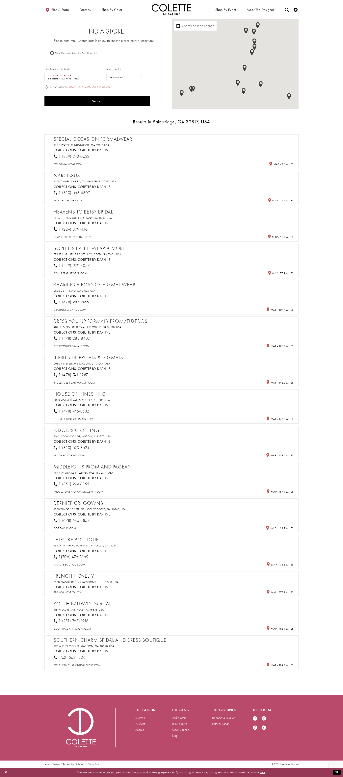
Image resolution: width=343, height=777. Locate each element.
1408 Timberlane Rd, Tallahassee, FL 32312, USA (85, 181)
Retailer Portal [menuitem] (220, 724)
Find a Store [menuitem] (179, 718)
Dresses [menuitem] (140, 718)
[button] (85, 9)
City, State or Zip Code (57, 69)
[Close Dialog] (5, 772)
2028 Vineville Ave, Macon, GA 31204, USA (82, 400)
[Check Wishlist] (296, 9)
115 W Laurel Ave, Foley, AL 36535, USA (79, 609)
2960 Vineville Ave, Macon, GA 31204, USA (82, 363)
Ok (337, 772)
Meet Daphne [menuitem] (180, 730)
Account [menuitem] (140, 730)
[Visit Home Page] (171, 9)
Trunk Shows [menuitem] (179, 724)
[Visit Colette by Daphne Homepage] (81, 727)
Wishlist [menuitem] (140, 724)
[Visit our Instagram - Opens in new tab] (263, 718)
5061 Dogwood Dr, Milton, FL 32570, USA (82, 436)
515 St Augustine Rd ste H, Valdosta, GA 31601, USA (87, 254)
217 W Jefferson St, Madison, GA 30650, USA (84, 646)
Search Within (114, 69)
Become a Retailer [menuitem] (223, 718)
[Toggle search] (287, 9)
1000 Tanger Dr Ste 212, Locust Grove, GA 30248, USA (90, 509)
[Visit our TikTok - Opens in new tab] (263, 728)
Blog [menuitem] (175, 736)
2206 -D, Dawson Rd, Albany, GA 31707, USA (83, 218)
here (262, 772)
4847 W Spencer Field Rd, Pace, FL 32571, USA (83, 472)
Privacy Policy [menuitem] (94, 764)
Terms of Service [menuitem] (52, 764)
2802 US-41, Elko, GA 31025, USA (74, 290)
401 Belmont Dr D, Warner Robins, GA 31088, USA (87, 327)
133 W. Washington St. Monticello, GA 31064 (85, 545)
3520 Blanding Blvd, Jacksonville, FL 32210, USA (86, 582)
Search (97, 101)
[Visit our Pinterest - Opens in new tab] (255, 728)
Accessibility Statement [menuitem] (74, 764)
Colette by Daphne (94, 150)
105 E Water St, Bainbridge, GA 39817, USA (81, 145)
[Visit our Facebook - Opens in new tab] (255, 718)
